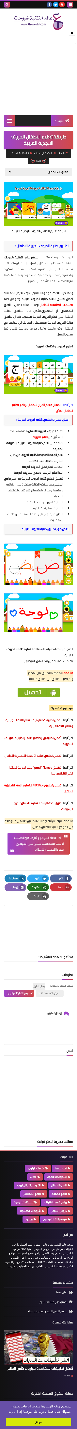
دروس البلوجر (59, 1210)
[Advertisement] (38, 72)
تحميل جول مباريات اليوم (53, 1301)
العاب (33, 1176)
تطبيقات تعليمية (20, 153)
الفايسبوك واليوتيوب (29, 1185)
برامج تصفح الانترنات (55, 1202)
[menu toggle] (70, 5)
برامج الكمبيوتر (32, 1193)
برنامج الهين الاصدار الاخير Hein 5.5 (47, 1311)
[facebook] (49, 4)
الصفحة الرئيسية (44, 153)
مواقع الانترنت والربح (55, 1219)
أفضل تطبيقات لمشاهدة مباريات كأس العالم (40, 1368)
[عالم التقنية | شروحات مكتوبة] (38, 21)
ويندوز (29, 1219)
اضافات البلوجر (36, 1168)
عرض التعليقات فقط (49, 993)
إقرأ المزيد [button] (15, 1411)
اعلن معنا (61, 1292)
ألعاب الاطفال (59, 1185)
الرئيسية (59, 121)
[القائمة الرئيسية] (9, 120)
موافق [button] (38, 1421)
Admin (67, 1376)
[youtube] (62, 4)
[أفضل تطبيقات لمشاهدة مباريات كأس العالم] (38, 1347)
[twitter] (55, 4)
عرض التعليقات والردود (18, 993)
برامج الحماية (59, 1193)
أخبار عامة (61, 1168)
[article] (38, 918)
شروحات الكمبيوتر (30, 1210)
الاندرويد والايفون (57, 1176)
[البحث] (7, 5)
